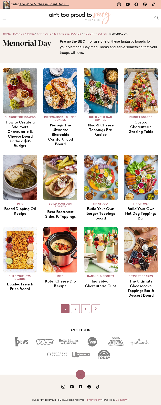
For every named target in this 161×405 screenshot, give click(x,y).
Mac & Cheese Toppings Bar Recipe (101, 130)
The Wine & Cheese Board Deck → (44, 4)
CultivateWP (122, 400)
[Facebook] (136, 4)
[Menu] (4, 18)
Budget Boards (140, 117)
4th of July (100, 203)
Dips (20, 203)
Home (7, 33)
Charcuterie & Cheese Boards (59, 33)
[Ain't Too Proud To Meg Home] (80, 18)
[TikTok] (153, 4)
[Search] (156, 18)
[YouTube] (127, 4)
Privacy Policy (93, 400)
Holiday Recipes (95, 33)
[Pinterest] (145, 4)
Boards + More (24, 33)
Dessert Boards (141, 276)
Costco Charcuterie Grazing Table (141, 127)
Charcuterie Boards (20, 117)
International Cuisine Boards (60, 118)
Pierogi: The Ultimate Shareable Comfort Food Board (60, 134)
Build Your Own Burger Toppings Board (100, 213)
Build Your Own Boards (100, 118)
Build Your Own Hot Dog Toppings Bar (140, 213)
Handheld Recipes (100, 276)
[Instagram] (119, 4)
